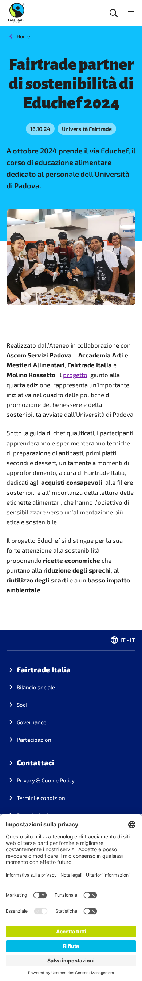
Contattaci (35, 762)
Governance (31, 722)
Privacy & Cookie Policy (46, 780)
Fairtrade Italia (44, 669)
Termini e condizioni (42, 797)
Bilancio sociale (36, 687)
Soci (22, 704)
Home (23, 36)
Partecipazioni (35, 739)
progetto (75, 374)
